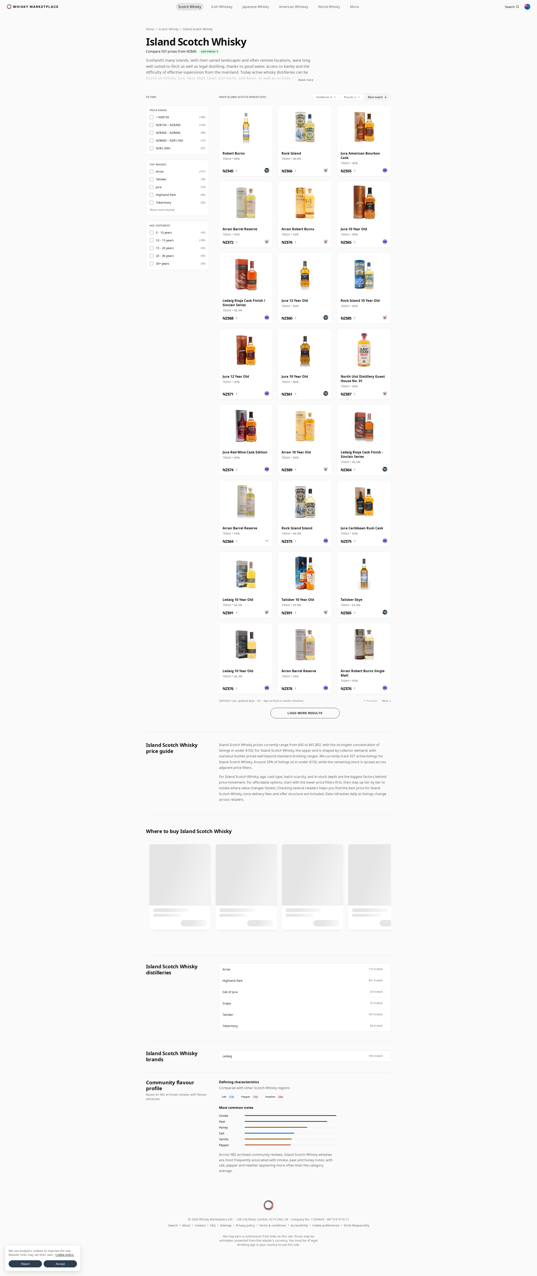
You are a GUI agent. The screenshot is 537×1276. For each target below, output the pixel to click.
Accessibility (299, 1225)
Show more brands (162, 209)
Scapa (227, 1003)
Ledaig (227, 1056)
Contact (200, 1225)
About (186, 1225)
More (354, 6)
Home (150, 29)
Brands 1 (350, 97)
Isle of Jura (230, 992)
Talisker (228, 1015)
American (293, 6)
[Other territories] (527, 7)
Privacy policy (245, 1225)
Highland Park (232, 981)
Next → (386, 701)
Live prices (208, 51)
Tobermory (230, 1026)
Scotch (189, 6)
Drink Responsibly (356, 1225)
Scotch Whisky (169, 29)
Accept (60, 1264)
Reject (25, 1264)
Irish (221, 6)
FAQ (213, 1225)
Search (173, 1225)
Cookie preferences (325, 1225)
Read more (305, 80)
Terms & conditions (272, 1225)
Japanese (255, 6)
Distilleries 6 (324, 97)
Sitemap (226, 1225)
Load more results (305, 713)
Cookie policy (64, 1255)
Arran (227, 969)
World (329, 6)
